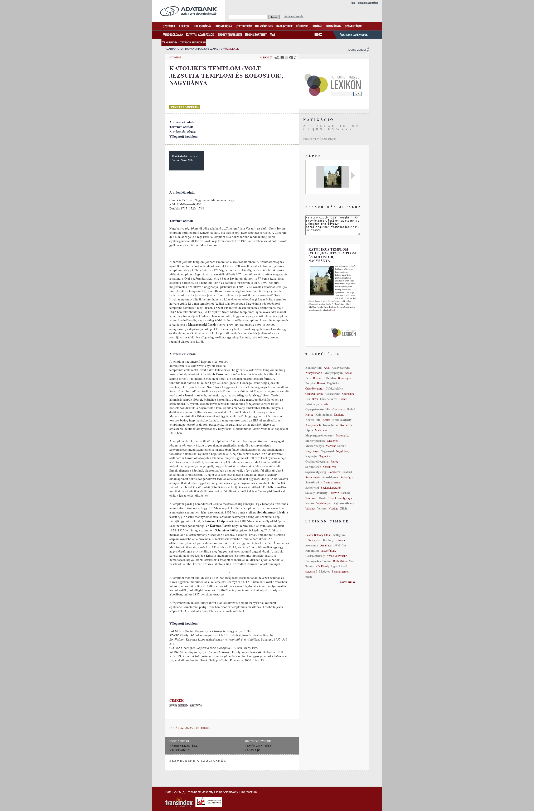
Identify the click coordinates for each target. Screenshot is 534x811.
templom (182, 704)
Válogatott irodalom (183, 136)
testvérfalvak (328, 550)
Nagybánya (196, 704)
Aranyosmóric (313, 373)
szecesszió (311, 571)
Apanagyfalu (313, 367)
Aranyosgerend (341, 367)
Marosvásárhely (315, 440)
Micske (341, 446)
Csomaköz (348, 394)
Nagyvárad (325, 456)
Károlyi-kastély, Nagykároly (183, 748)
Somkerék (334, 472)
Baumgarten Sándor (318, 561)
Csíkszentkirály (314, 394)
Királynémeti (313, 425)
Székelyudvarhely (316, 493)
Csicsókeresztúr (314, 388)
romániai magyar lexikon (202, 48)
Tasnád (345, 493)
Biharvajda (344, 378)
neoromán (311, 545)
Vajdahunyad (323, 503)
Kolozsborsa (330, 425)
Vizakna (333, 508)
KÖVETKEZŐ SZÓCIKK (257, 741)
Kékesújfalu (313, 419)
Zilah (343, 508)
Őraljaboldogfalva (317, 461)
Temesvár (311, 498)
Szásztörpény (313, 482)
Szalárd (347, 472)
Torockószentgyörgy (340, 498)
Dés (307, 399)
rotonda (340, 540)
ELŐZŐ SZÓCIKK (179, 741)
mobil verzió (357, 49)
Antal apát (326, 545)
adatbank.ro (174, 48)
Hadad (351, 409)
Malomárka (342, 435)
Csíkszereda (332, 393)
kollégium (339, 535)
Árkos (348, 373)
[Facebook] (282, 57)
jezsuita (173, 704)
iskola (308, 576)
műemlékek (231, 48)
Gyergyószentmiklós (317, 409)
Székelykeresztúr (331, 487)
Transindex (193, 791)
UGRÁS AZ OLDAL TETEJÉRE (189, 728)
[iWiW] (276, 57)
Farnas (343, 399)
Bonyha (310, 383)
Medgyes (332, 441)
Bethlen (331, 378)
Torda (322, 498)
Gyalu (325, 404)
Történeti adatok (181, 126)
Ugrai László (339, 566)
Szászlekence (330, 477)
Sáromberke (313, 466)
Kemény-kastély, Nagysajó (258, 748)
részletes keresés (294, 16)
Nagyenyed (327, 451)
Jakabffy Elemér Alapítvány (220, 791)
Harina (309, 414)
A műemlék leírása (182, 131)
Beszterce (318, 378)
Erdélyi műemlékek (319, 138)
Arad (327, 368)
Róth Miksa (340, 561)
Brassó (321, 383)
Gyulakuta (338, 409)
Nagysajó (311, 456)
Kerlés (326, 420)
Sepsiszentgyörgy (315, 472)
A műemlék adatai (182, 122)
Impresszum (249, 791)
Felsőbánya (312, 404)
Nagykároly (343, 451)
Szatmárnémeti (332, 482)
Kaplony (339, 414)
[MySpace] (295, 57)
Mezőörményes (314, 446)
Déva (315, 399)
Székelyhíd (312, 487)
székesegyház (313, 540)
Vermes (321, 508)
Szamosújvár (312, 477)
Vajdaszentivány (344, 503)
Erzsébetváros (328, 399)
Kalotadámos (323, 414)
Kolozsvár (346, 425)
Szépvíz (334, 493)
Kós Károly (322, 566)
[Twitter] (286, 57)
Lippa (309, 430)
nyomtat (175, 57)
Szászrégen (346, 477)
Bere (308, 378)
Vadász (309, 503)
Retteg (334, 461)
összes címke (347, 582)
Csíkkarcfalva (334, 388)
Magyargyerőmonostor (319, 435)
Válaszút (310, 508)
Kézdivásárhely (341, 419)
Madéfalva (321, 430)
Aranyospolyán (333, 373)
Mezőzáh (331, 446)
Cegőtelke (333, 383)
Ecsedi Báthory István (318, 535)
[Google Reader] (291, 57)
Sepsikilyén (329, 467)
